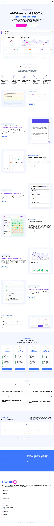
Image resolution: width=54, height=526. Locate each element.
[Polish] (31, 522)
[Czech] (19, 522)
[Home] (4, 1)
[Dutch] (23, 522)
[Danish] (21, 522)
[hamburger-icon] (52, 1)
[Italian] (29, 522)
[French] (26, 522)
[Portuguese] (33, 522)
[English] (25, 522)
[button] (27, 44)
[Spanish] (35, 522)
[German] (28, 522)
